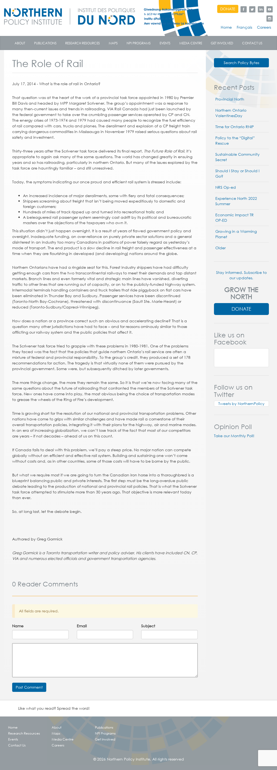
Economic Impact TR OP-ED (234, 217)
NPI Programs (139, 43)
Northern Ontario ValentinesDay (230, 113)
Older (220, 248)
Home (226, 27)
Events (165, 43)
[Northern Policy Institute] (104, 14)
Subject (148, 626)
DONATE (227, 9)
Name (18, 626)
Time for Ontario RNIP (234, 127)
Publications (45, 43)
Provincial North (229, 99)
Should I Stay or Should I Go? (237, 173)
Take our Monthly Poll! (234, 436)
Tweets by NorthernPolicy (241, 403)
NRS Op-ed (225, 187)
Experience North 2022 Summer (236, 201)
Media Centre (190, 43)
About (20, 43)
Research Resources (82, 43)
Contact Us (252, 43)
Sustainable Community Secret (237, 157)
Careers (264, 27)
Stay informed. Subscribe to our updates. (241, 275)
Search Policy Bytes (241, 62)
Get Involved (222, 43)
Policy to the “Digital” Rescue (235, 140)
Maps (113, 43)
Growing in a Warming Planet (236, 234)
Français (244, 27)
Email (82, 626)
